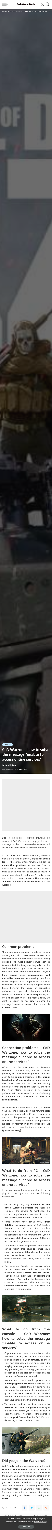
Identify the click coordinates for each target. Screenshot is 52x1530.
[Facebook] (24, 1508)
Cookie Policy (40, 1521)
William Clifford (9, 765)
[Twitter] (32, 1508)
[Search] (47, 4)
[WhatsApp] (39, 1508)
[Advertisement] (26, 805)
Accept (26, 1527)
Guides (7, 744)
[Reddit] (46, 1508)
